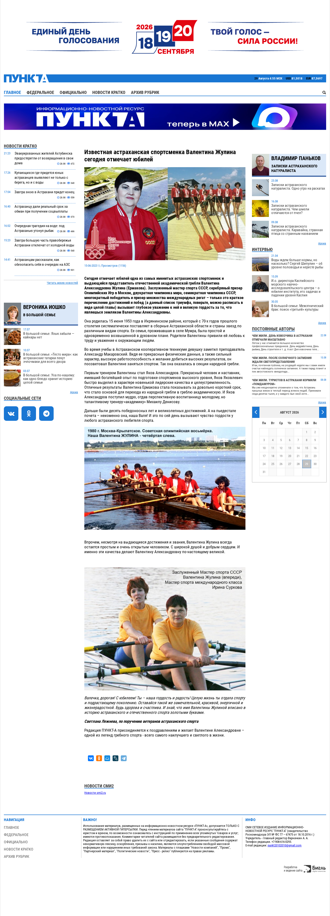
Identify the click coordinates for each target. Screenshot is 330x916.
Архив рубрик (145, 92)
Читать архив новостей (62, 283)
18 (272, 456)
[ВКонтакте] (91, 758)
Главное (12, 92)
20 (289, 456)
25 (272, 464)
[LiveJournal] (115, 758)
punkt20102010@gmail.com (284, 845)
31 (264, 472)
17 (264, 456)
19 (281, 456)
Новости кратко (108, 92)
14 (298, 448)
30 (315, 464)
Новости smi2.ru (95, 792)
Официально (73, 92)
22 (306, 456)
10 (264, 448)
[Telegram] (124, 758)
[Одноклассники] (99, 758)
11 (272, 448)
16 (315, 448)
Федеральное (40, 92)
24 (264, 464)
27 (289, 464)
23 (315, 456)
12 (281, 448)
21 (298, 456)
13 (289, 448)
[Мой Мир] (107, 758)
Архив (74, 392)
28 (298, 464)
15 (306, 448)
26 (281, 464)
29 (306, 464)
